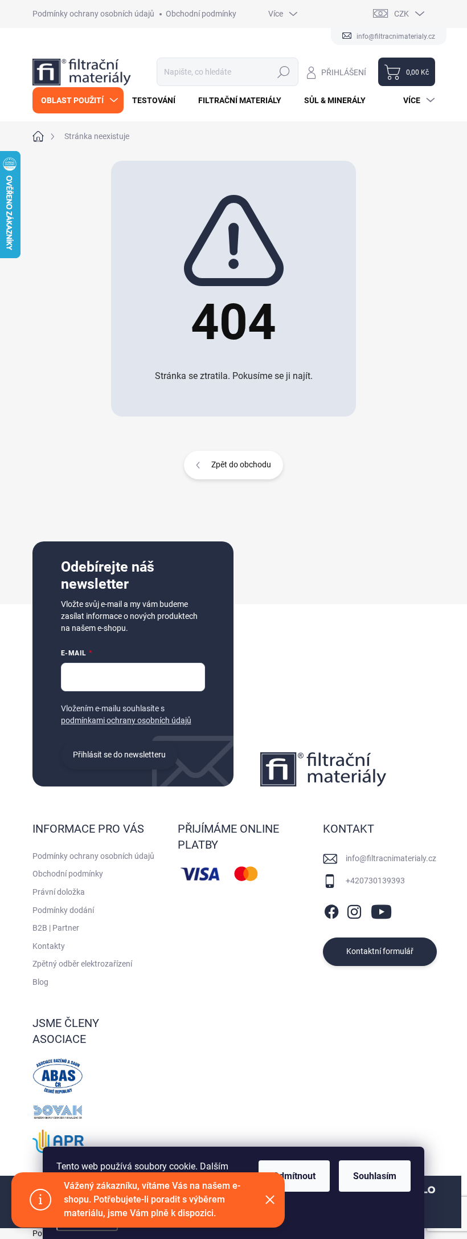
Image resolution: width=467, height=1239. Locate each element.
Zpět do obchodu (241, 464)
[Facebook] (331, 909)
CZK (401, 13)
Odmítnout (294, 1176)
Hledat (283, 71)
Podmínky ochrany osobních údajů (93, 13)
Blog (40, 982)
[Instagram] (354, 909)
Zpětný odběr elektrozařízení (82, 963)
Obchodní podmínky (201, 13)
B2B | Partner (55, 927)
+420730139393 (375, 880)
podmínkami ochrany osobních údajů (126, 720)
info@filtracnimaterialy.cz (391, 858)
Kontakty (48, 946)
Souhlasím (374, 1176)
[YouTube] (381, 909)
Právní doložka (58, 891)
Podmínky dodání (63, 910)
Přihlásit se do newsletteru (119, 754)
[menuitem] (78, 100)
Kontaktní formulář (379, 951)
